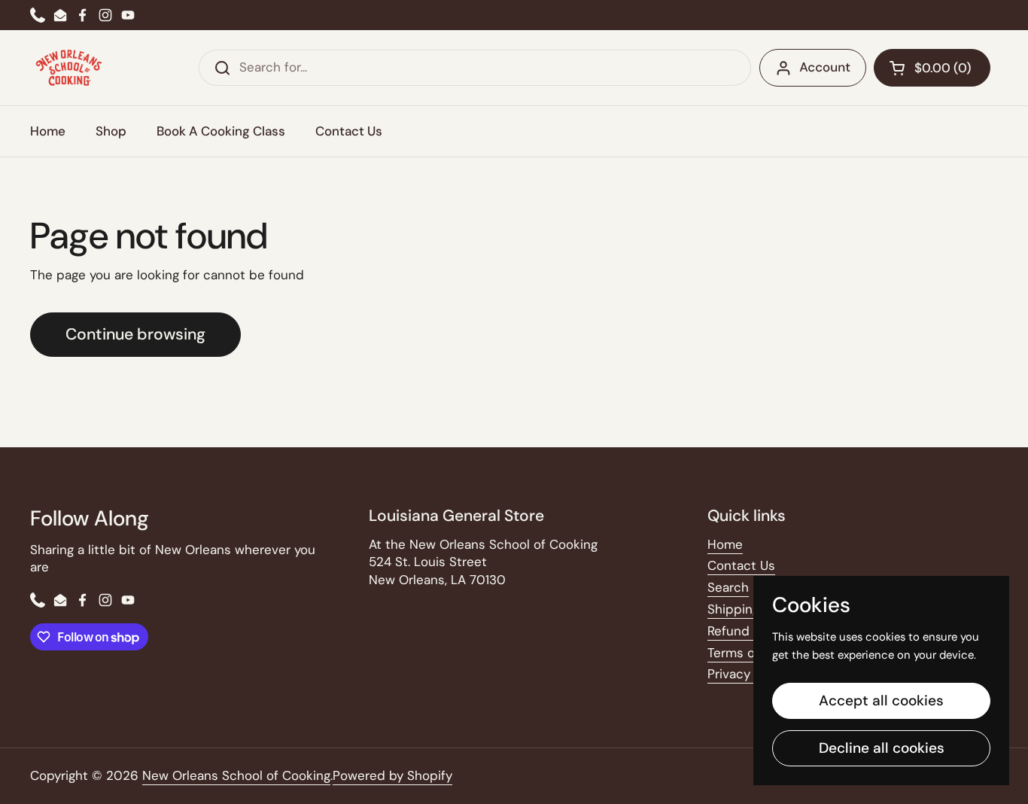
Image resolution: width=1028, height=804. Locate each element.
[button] (932, 68)
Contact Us (741, 565)
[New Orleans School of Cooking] (69, 67)
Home (725, 544)
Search (728, 587)
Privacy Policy (748, 673)
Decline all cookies (881, 748)
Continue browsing (135, 334)
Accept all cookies (881, 700)
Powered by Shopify (392, 775)
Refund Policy (748, 631)
